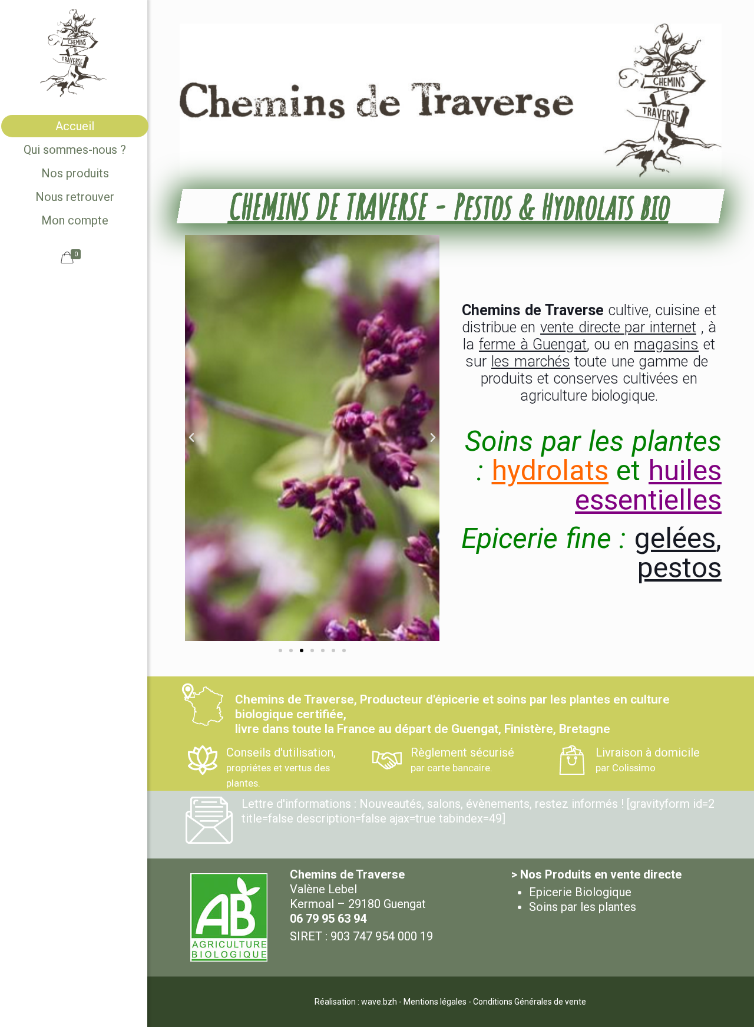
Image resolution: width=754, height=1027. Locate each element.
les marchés (530, 361)
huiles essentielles (648, 485)
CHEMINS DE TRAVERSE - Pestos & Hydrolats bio (451, 205)
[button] (191, 438)
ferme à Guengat (533, 344)
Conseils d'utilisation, (281, 767)
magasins (666, 344)
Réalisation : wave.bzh (356, 1001)
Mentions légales (435, 1001)
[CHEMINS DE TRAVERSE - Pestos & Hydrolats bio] (73, 53)
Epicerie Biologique (580, 892)
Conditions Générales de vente (529, 1001)
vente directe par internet (618, 327)
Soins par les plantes (582, 907)
